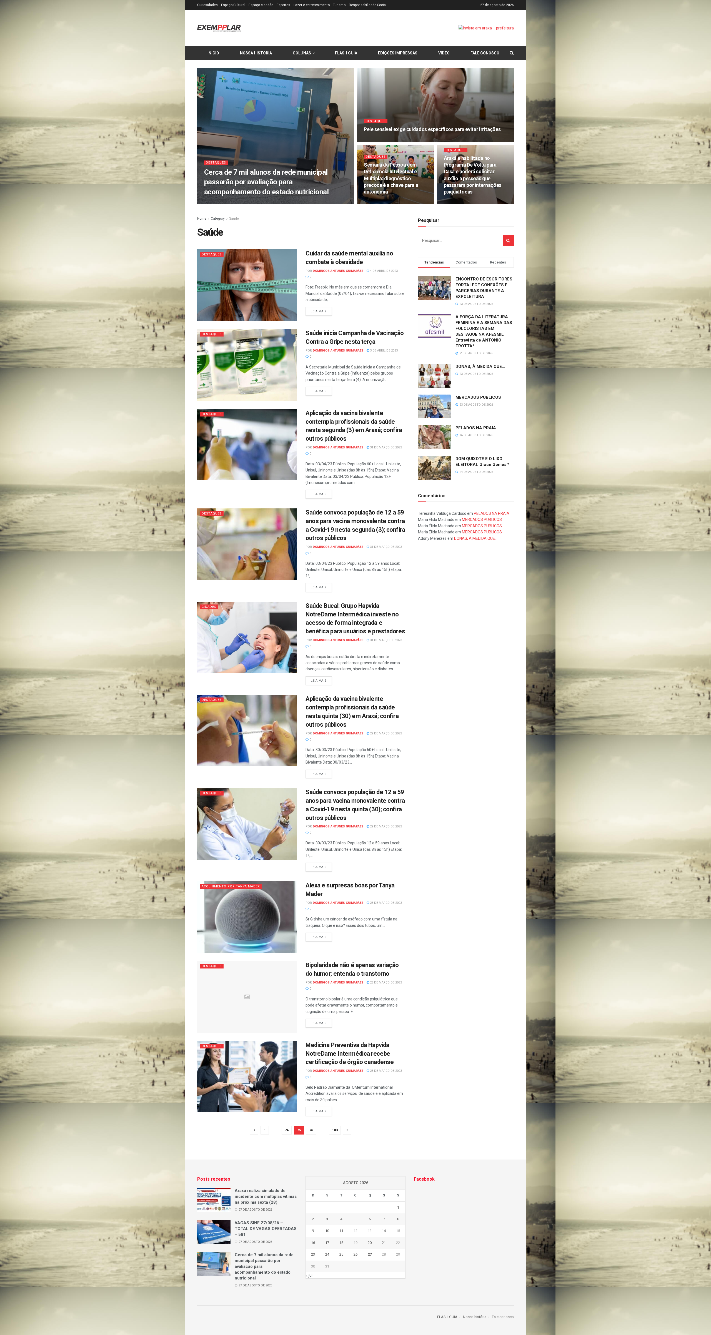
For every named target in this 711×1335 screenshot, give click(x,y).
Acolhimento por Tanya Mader (231, 886)
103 (335, 1130)
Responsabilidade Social (368, 5)
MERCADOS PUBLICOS (478, 397)
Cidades (209, 607)
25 (341, 1254)
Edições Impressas (397, 53)
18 (341, 1243)
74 (287, 1130)
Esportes (283, 5)
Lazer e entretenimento (312, 5)
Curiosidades (207, 5)
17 (327, 1243)
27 (370, 1254)
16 (313, 1243)
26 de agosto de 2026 (383, 140)
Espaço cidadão (261, 5)
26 (355, 1254)
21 (384, 1243)
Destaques (216, 162)
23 (313, 1254)
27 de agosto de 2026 (285, 202)
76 (311, 1130)
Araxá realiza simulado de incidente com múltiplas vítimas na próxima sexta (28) (266, 1196)
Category (218, 218)
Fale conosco (484, 53)
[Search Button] (508, 240)
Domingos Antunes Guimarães (236, 202)
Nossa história (256, 53)
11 (341, 1231)
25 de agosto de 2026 (383, 202)
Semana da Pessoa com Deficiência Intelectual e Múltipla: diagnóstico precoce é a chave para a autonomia (391, 178)
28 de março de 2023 (385, 903)
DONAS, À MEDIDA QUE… (480, 366)
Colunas (302, 53)
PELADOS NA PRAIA (475, 427)
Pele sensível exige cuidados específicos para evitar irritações (432, 129)
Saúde (234, 218)
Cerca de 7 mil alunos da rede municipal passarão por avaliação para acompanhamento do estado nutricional (266, 182)
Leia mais (319, 311)
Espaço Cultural (233, 5)
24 (327, 1254)
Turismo (339, 5)
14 (384, 1231)
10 (327, 1231)
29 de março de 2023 (385, 733)
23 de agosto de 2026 (463, 202)
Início (213, 53)
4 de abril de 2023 (383, 271)
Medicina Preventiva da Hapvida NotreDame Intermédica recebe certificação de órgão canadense (350, 1054)
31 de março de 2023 (385, 447)
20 (370, 1243)
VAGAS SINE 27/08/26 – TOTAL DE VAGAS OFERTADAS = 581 (266, 1228)
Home (201, 218)
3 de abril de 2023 (383, 350)
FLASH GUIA (346, 53)
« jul (309, 1275)
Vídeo (444, 53)
